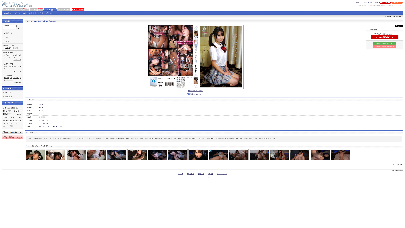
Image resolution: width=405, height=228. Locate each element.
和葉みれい (42, 104)
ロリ (40, 123)
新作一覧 (17, 13)
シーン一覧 (18, 82)
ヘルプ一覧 (40, 13)
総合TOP (180, 174)
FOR (5, 111)
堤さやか (16, 120)
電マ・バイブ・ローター (50, 126)
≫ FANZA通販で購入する (384, 37)
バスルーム (9, 80)
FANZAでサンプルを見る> (195, 91)
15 (9, 108)
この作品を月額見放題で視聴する (384, 46)
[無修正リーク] (9, 114)
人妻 (7, 120)
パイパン (10, 66)
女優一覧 (31, 13)
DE (17, 108)
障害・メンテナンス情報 (371, 2)
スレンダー (46, 123)
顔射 (40, 126)
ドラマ (12, 55)
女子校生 (41, 120)
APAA (40, 107)
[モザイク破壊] (14, 111)
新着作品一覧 (8, 33)
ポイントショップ (222, 174)
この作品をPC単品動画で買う (384, 43)
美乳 (15, 66)
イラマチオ (16, 78)
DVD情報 (210, 174)
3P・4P (6, 78)
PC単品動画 (190, 174)
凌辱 (10, 120)
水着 (11, 78)
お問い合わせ (50, 13)
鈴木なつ (6, 123)
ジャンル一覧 (17, 60)
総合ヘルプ (359, 2)
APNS (13, 108)
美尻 (5, 66)
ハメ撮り (13, 57)
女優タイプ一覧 (17, 71)
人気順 (24, 13)
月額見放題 (201, 174)
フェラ (60, 126)
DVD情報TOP (8, 13)
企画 (46, 120)
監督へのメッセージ (197, 94)
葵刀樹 (41, 110)
